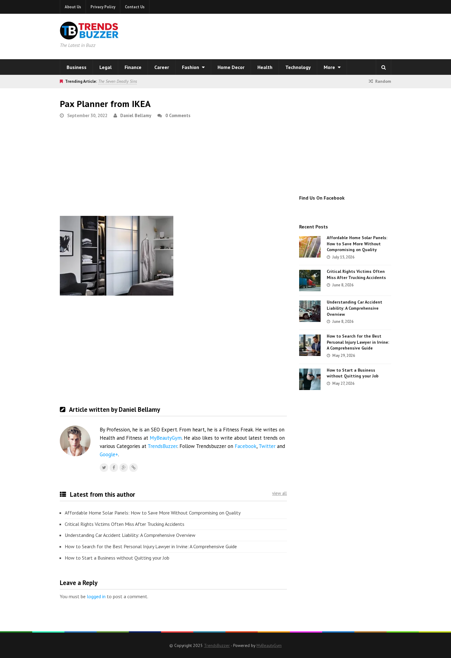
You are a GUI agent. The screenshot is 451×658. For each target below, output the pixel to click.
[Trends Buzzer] (89, 36)
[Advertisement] (304, 35)
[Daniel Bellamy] (133, 467)
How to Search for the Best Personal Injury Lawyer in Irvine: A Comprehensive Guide (151, 546)
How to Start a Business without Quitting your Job (117, 558)
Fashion (191, 67)
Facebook (245, 446)
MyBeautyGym (166, 437)
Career (161, 67)
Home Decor (231, 67)
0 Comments (178, 115)
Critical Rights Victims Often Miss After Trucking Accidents (124, 524)
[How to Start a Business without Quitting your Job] (310, 379)
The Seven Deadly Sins (117, 81)
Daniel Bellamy (135, 115)
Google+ (109, 454)
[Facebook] (114, 467)
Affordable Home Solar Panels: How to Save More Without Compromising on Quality (153, 513)
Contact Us (135, 6)
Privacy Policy (103, 6)
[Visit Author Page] (75, 441)
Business (77, 67)
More (330, 67)
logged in (96, 596)
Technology (298, 67)
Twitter (267, 446)
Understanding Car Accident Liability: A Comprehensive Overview (130, 535)
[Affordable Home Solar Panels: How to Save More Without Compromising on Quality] (310, 247)
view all (279, 493)
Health (264, 67)
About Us (73, 6)
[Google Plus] (123, 467)
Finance (133, 67)
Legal (105, 67)
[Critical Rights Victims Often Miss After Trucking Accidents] (310, 280)
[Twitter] (104, 467)
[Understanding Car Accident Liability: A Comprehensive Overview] (310, 311)
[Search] (383, 67)
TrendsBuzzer (162, 446)
